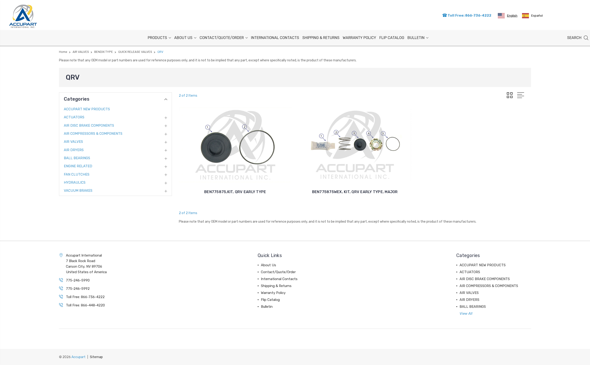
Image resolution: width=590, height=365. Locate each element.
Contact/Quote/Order (222, 38)
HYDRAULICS (75, 182)
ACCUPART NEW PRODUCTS (87, 109)
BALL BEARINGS (77, 158)
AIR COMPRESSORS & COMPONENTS (93, 134)
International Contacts (275, 38)
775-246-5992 (78, 289)
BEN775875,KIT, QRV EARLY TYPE (235, 192)
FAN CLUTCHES (76, 174)
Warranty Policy (359, 38)
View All (466, 313)
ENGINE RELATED (78, 166)
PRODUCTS (157, 38)
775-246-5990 (78, 280)
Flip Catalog (391, 38)
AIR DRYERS (74, 150)
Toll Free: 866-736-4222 (469, 15)
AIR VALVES (73, 142)
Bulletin (416, 38)
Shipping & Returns (320, 38)
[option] (532, 15)
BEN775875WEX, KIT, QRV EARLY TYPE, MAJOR (355, 192)
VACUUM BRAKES (78, 190)
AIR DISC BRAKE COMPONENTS (89, 125)
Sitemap (96, 357)
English (512, 15)
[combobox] (508, 15)
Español (537, 15)
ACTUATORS (74, 117)
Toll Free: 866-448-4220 (85, 305)
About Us (183, 38)
